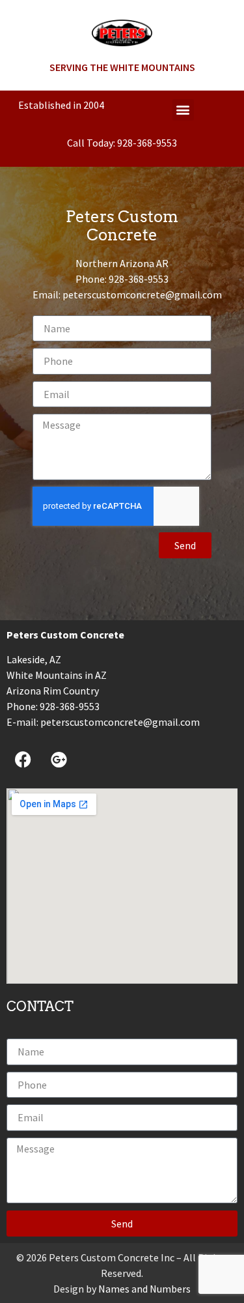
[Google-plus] (58, 759)
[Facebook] (23, 759)
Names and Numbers (144, 1288)
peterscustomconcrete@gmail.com (142, 294)
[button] (183, 110)
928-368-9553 (147, 142)
